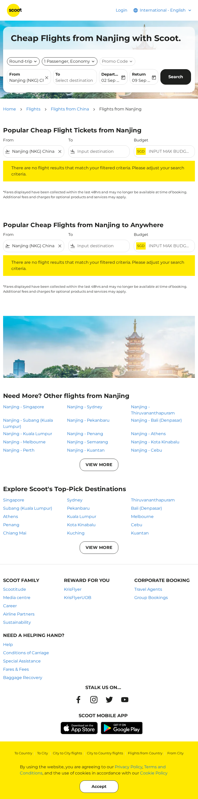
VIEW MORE (99, 464)
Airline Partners (19, 614)
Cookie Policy (154, 773)
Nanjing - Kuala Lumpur (27, 433)
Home (9, 109)
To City (42, 753)
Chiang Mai (14, 533)
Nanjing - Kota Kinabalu (155, 442)
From (14, 74)
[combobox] (33, 151)
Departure (110, 74)
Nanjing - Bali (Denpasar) (156, 420)
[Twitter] (109, 699)
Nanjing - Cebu (146, 450)
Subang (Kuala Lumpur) (27, 508)
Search (175, 76)
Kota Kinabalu (81, 524)
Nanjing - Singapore (23, 406)
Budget (141, 140)
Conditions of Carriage (26, 652)
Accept (99, 786)
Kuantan (140, 533)
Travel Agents (148, 589)
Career (10, 605)
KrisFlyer (72, 589)
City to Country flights (105, 753)
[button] (69, 61)
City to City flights (67, 753)
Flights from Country (145, 753)
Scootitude (14, 589)
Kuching (76, 533)
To (57, 74)
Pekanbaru (78, 508)
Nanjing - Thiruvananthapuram (153, 410)
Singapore (13, 500)
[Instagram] (94, 699)
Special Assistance (22, 661)
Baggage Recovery (22, 677)
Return (139, 74)
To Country (23, 753)
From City (175, 753)
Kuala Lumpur (81, 516)
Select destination (74, 80)
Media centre (16, 597)
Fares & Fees (16, 669)
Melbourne (142, 516)
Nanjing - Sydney (84, 406)
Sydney (74, 500)
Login (121, 10)
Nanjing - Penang (85, 433)
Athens (10, 516)
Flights (33, 109)
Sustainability (17, 622)
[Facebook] (78, 699)
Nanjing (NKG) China (26, 80)
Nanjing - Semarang (87, 442)
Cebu (136, 524)
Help (8, 644)
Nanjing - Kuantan (86, 450)
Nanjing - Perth (19, 450)
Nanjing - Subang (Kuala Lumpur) (28, 423)
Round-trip (20, 61)
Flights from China (70, 109)
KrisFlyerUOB (77, 597)
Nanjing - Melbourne (24, 442)
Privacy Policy (128, 766)
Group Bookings (151, 597)
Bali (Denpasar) (146, 508)
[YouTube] (125, 699)
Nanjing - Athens (148, 433)
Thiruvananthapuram (153, 500)
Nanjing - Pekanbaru (88, 420)
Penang (11, 524)
